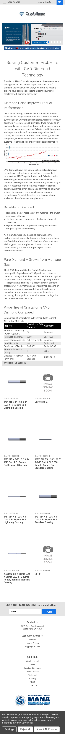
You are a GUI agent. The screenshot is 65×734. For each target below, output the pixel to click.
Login (40, 2)
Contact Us (32, 685)
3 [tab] (54, 42)
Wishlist (32, 640)
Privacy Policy (25, 722)
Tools (32, 665)
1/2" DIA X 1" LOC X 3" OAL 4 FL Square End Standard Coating (46, 519)
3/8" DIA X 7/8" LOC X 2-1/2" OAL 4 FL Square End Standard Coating (16, 462)
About (32, 682)
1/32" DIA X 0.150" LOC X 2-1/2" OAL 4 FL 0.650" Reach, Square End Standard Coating (48, 463)
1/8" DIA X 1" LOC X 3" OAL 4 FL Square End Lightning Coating (15, 519)
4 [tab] (57, 42)
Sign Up (48, 2)
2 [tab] (51, 42)
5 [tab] (60, 42)
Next (60, 31)
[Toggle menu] (4, 4)
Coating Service (32, 672)
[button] (32, 48)
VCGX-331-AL (42, 402)
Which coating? (32, 661)
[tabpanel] (32, 34)
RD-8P (38, 574)
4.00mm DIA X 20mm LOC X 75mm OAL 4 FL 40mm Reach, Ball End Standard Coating (17, 578)
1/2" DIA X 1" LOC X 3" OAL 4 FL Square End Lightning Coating (15, 405)
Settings (9, 729)
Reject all (25, 729)
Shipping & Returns (32, 647)
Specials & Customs (32, 668)
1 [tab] (48, 42)
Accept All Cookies (46, 729)
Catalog (32, 678)
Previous (4, 31)
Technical (32, 675)
